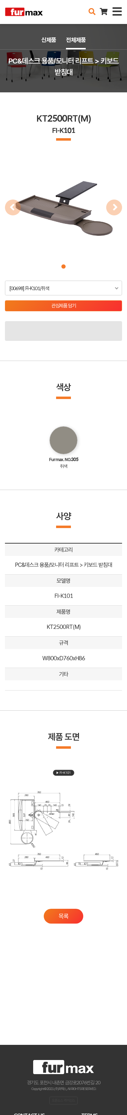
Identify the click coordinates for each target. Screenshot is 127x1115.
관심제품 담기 (64, 305)
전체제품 (76, 39)
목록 (63, 916)
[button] (63, 266)
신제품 (48, 39)
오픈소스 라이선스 (63, 1100)
